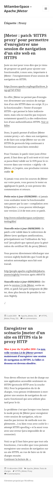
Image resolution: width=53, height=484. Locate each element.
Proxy (12, 318)
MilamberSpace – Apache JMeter (18, 8)
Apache (24, 315)
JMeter (30, 315)
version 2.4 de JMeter (23, 285)
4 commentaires (13, 473)
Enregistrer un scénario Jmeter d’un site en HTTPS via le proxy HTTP (24, 335)
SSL (35, 315)
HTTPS (44, 315)
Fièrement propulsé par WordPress (18, 480)
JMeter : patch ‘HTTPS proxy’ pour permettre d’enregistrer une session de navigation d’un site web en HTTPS (26, 46)
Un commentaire (30, 318)
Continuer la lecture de (17, 459)
